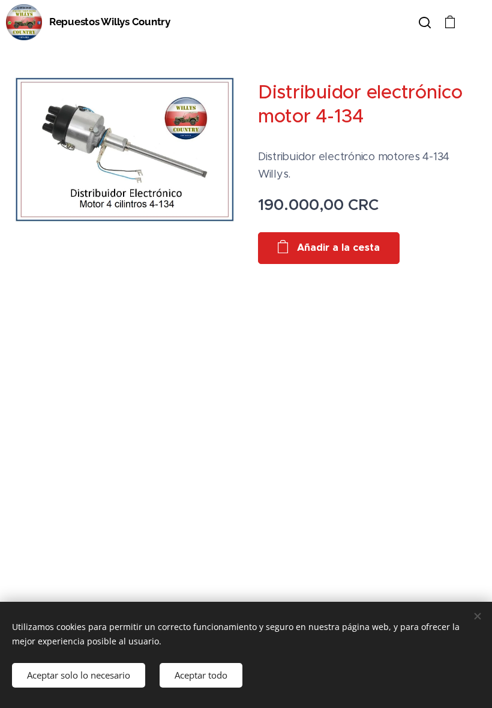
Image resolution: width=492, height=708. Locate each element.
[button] (425, 22)
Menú (474, 22)
